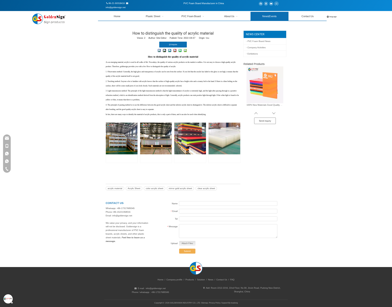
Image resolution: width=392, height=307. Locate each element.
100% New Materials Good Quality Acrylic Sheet (265, 105)
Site (207, 38)
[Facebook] (261, 4)
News (210, 279)
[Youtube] (271, 4)
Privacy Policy (214, 303)
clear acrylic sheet (206, 188)
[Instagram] (276, 4)
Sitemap (204, 303)
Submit (187, 251)
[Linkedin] (266, 4)
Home (160, 279)
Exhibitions (252, 54)
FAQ (232, 279)
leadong (234, 303)
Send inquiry (265, 121)
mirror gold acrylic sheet (180, 188)
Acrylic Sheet (134, 188)
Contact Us (221, 279)
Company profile (174, 279)
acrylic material (115, 188)
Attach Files (187, 243)
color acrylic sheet (154, 188)
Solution (201, 279)
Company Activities (256, 47)
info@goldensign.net (156, 288)
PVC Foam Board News (258, 41)
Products (189, 279)
